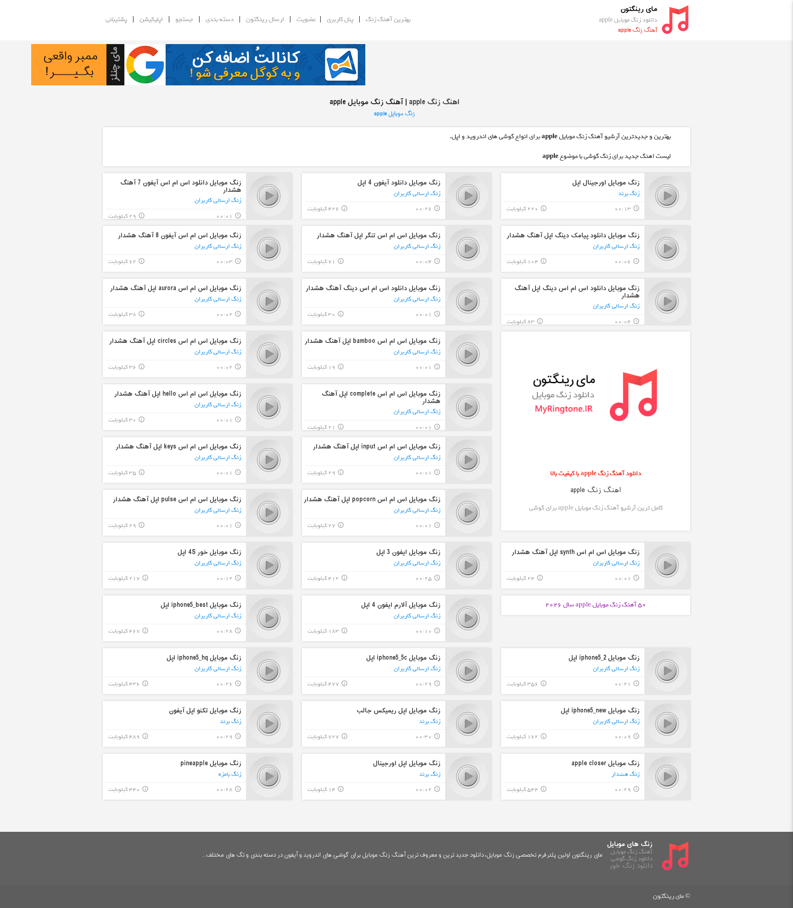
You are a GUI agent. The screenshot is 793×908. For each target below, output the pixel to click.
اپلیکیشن (151, 19)
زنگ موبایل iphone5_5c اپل (403, 658)
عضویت (306, 19)
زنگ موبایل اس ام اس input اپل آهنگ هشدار (377, 447)
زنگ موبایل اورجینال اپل (606, 183)
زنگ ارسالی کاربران (417, 193)
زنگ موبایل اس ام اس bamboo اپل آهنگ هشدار (373, 341)
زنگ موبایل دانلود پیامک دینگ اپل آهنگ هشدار (573, 236)
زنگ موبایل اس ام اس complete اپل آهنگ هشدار (381, 397)
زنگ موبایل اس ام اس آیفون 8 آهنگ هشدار (179, 236)
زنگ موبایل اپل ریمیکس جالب (399, 711)
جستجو (184, 19)
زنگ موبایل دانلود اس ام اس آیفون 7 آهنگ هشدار (180, 186)
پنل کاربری (340, 19)
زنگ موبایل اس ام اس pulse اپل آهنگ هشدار (177, 499)
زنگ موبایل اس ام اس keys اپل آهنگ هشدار (178, 447)
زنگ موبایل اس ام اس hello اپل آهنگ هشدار (177, 394)
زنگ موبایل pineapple (210, 763)
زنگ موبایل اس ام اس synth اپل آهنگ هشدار (576, 552)
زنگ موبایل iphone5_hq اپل (204, 658)
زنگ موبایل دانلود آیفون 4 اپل (399, 183)
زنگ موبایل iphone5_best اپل (201, 605)
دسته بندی (220, 19)
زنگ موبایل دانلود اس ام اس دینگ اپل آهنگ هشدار (577, 292)
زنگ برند (629, 193)
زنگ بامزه (229, 774)
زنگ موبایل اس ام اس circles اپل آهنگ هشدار (175, 341)
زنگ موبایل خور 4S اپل (209, 552)
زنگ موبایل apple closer (605, 763)
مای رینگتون (638, 9)
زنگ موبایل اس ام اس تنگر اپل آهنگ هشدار (379, 236)
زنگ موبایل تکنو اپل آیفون (205, 711)
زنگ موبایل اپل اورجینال (407, 763)
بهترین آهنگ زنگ (388, 19)
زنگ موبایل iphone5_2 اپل (604, 658)
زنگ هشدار (625, 774)
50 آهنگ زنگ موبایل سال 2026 (595, 605)
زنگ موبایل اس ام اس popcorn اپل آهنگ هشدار (372, 499)
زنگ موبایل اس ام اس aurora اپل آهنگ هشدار (175, 288)
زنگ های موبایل (630, 844)
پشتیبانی (116, 19)
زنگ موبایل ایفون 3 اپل (408, 552)
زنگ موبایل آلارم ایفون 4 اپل (401, 605)
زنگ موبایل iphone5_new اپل (600, 711)
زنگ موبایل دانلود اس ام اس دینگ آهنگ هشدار (373, 288)
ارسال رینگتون (265, 19)
